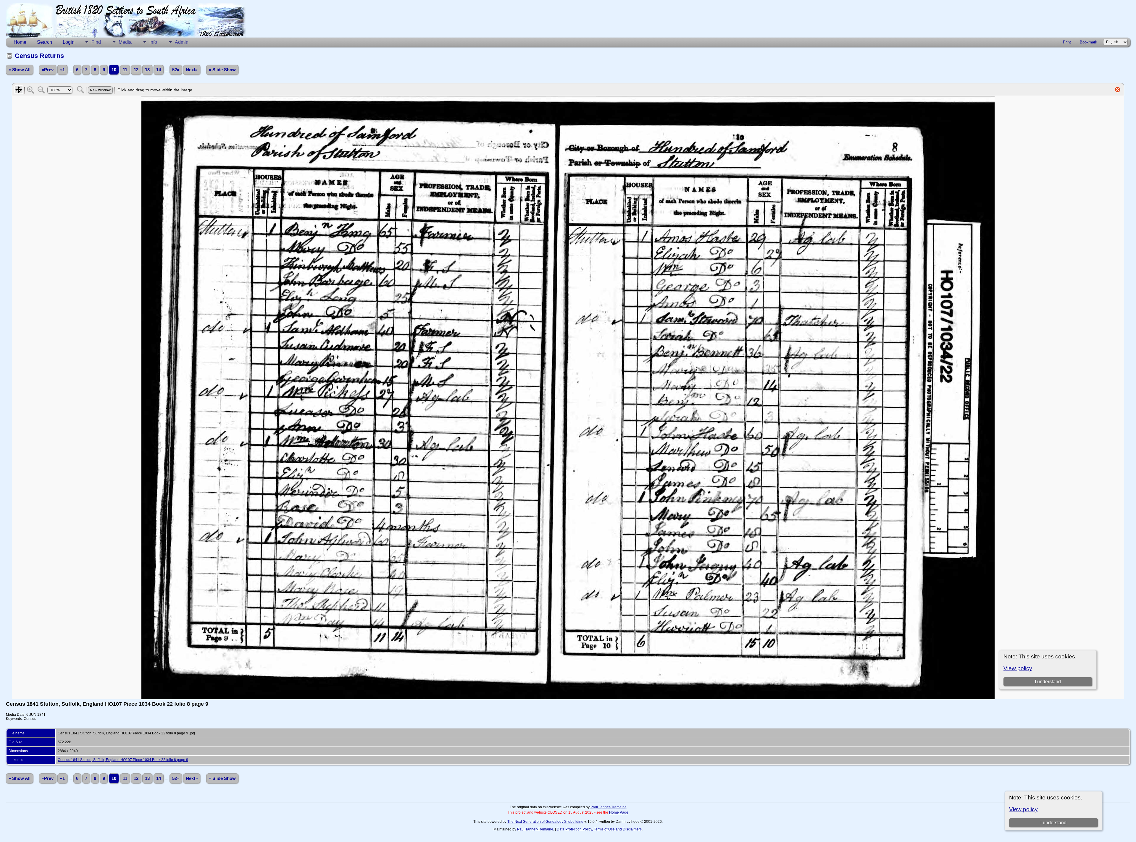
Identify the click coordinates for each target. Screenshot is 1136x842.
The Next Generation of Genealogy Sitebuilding (545, 822)
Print (1067, 42)
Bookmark (1088, 42)
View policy (1023, 809)
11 (125, 69)
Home (20, 42)
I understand (1053, 822)
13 (147, 69)
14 (158, 69)
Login (69, 42)
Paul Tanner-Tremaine (608, 807)
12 (136, 69)
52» (175, 69)
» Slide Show (222, 69)
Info (153, 42)
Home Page (618, 812)
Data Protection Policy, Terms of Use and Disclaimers (599, 829)
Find (96, 42)
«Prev (48, 69)
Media (125, 42)
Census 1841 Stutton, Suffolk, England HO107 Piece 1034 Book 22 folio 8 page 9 (123, 760)
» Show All (19, 69)
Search (44, 42)
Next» (192, 69)
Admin (181, 42)
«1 (62, 69)
